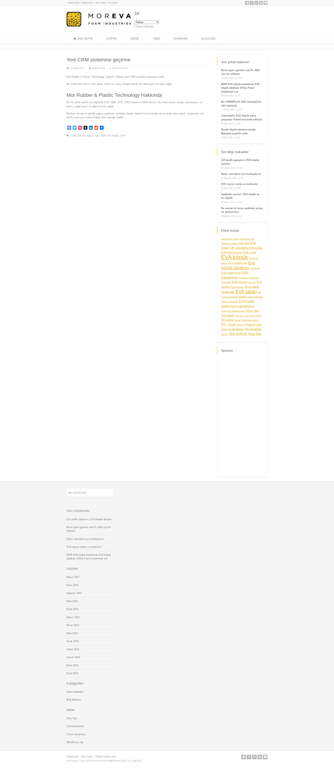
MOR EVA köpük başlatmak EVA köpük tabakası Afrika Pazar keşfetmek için (240, 88)
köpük (90, 135)
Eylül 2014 (72, 673)
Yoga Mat (254, 334)
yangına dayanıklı (229, 297)
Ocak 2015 (72, 641)
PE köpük (113, 135)
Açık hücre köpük (253, 316)
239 (238, 123)
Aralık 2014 (72, 649)
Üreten (237, 320)
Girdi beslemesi (75, 726)
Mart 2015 (72, 633)
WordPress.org (74, 742)
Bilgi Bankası (73, 699)
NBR (103, 135)
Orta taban (227, 315)
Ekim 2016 (72, 585)
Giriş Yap (71, 718)
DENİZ (134, 38)
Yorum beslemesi (76, 734)
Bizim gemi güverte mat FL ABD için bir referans (88, 529)
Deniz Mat (252, 310)
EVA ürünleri (239, 282)
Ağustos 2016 (74, 593)
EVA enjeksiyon (231, 272)
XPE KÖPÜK (238, 334)
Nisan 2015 (72, 625)
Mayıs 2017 (73, 577)
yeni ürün (239, 316)
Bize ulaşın (101, 3)
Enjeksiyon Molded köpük (233, 311)
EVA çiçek (249, 252)
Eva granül (255, 268)
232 (240, 168)
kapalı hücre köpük (230, 239)
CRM (73, 135)
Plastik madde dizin (105, 756)
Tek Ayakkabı (253, 329)
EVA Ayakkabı (237, 287)
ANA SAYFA (85, 38)
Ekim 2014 (72, 665)
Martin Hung (98, 68)
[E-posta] (247, 3)
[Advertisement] (242, 415)
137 (240, 109)
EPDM (81, 135)
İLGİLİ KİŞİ (208, 38)
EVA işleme (254, 278)
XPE (123, 135)
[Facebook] (252, 3)
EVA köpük (234, 257)
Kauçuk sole (254, 324)
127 (238, 137)
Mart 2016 (72, 601)
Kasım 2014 (73, 657)
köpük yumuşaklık (229, 301)
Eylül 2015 (72, 609)
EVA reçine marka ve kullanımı (239, 184)
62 (240, 216)
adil (259, 292)
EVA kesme (234, 252)
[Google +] (256, 3)
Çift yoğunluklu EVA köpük (246, 247)
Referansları (87, 3)
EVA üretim (226, 282)
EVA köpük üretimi (249, 320)
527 (240, 202)
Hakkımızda (73, 3)
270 (239, 78)
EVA (224, 252)
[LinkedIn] (261, 3)
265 (238, 188)
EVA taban (243, 278)
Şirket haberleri (120, 68)
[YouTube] (266, 3)
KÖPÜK (112, 38)
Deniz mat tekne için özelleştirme (241, 174)
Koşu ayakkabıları (232, 329)
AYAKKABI (181, 38)
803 (242, 178)
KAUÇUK (240, 325)
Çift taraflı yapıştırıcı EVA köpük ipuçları (89, 519)
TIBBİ (156, 38)
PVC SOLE (228, 324)
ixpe (97, 135)
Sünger (224, 334)
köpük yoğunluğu (255, 297)
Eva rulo (252, 282)
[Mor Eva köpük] (98, 25)
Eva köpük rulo (237, 263)
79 (239, 95)
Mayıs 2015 (73, 617)
